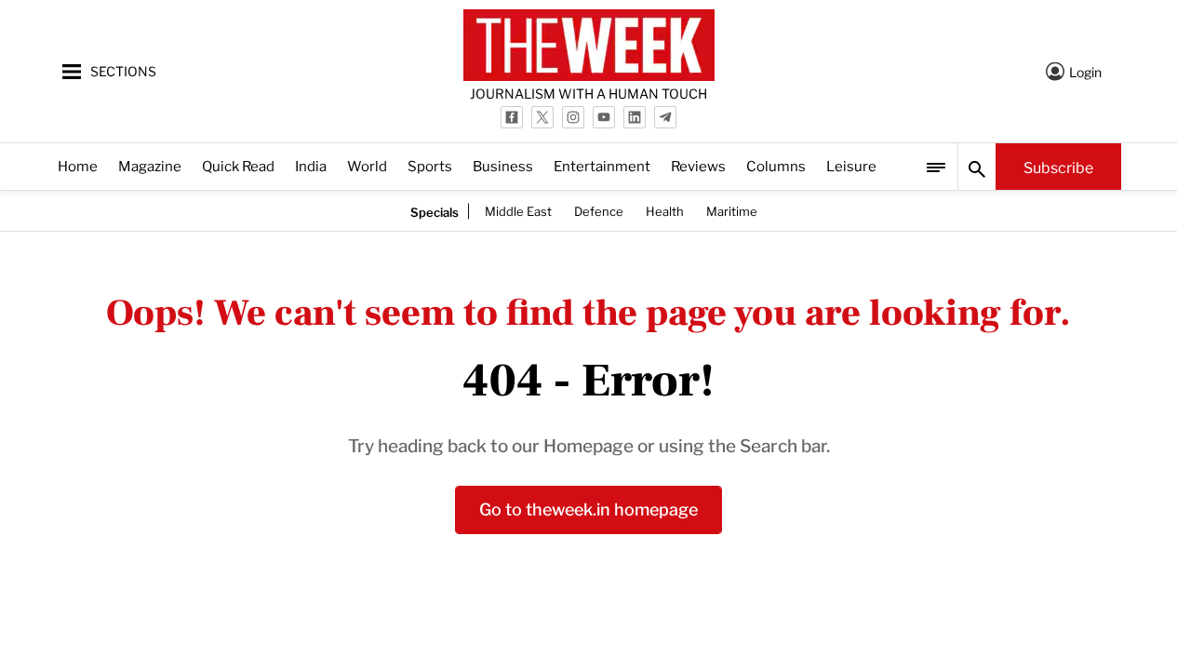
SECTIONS (123, 70)
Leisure (851, 165)
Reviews (698, 165)
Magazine (149, 165)
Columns (776, 165)
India (311, 165)
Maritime (731, 210)
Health (665, 210)
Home (78, 165)
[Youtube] (604, 117)
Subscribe (1058, 166)
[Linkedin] (634, 117)
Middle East (518, 210)
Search (977, 166)
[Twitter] (542, 117)
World (367, 165)
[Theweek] (589, 45)
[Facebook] (512, 117)
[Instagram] (573, 117)
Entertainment (602, 165)
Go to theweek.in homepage (588, 507)
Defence (598, 210)
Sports (430, 165)
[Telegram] (665, 117)
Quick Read (238, 165)
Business (503, 165)
